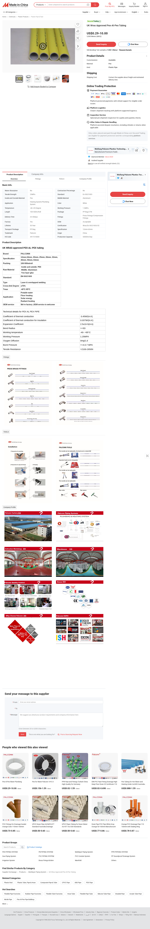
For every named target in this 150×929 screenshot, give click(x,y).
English (20, 915)
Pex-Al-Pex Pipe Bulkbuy (25, 899)
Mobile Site (125, 912)
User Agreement (88, 920)
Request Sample (125, 50)
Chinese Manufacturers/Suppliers (47, 912)
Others (113, 860)
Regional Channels (103, 912)
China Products (29, 912)
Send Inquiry (101, 44)
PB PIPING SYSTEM (46, 852)
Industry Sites (90, 912)
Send (22, 734)
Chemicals (12, 17)
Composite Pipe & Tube (48, 882)
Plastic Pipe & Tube (37, 17)
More (4, 904)
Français (44, 915)
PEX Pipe (89, 882)
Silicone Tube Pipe (104, 894)
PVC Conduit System (82, 856)
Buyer (96, 12)
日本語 (101, 915)
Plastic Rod (8, 882)
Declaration (99, 920)
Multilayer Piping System (84, 852)
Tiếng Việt (128, 915)
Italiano (63, 915)
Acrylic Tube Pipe (135, 894)
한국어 (94, 915)
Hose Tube (71, 894)
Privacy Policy (109, 920)
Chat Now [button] (134, 44)
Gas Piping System (9, 856)
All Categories (10, 12)
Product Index (115, 912)
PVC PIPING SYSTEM (46, 856)
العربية (87, 915)
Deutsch (70, 915)
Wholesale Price (78, 912)
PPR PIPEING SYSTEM (119, 852)
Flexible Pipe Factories (12, 894)
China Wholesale (65, 912)
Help (107, 12)
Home (4, 17)
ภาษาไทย (113, 915)
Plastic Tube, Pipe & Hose (26, 882)
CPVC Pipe (66, 882)
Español (27, 915)
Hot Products (17, 912)
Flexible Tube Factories (54, 894)
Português (36, 915)
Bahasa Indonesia (140, 915)
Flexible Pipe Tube (86, 894)
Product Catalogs (35, 847)
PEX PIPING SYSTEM (10, 852)
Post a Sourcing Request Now (70, 734)
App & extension (120, 12)
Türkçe (121, 915)
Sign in (145, 6)
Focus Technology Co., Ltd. (59, 920)
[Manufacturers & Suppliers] (15, 4)
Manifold (78, 860)
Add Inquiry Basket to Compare (43, 86)
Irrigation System (8, 860)
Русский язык (54, 915)
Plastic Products (23, 17)
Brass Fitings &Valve (46, 860)
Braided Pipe (120, 894)
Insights (134, 912)
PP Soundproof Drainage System (123, 856)
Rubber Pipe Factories (33, 894)
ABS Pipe (78, 882)
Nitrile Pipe (8, 899)
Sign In (90, 163)
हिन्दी (106, 915)
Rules (146, 12)
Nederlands (79, 915)
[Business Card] (144, 184)
